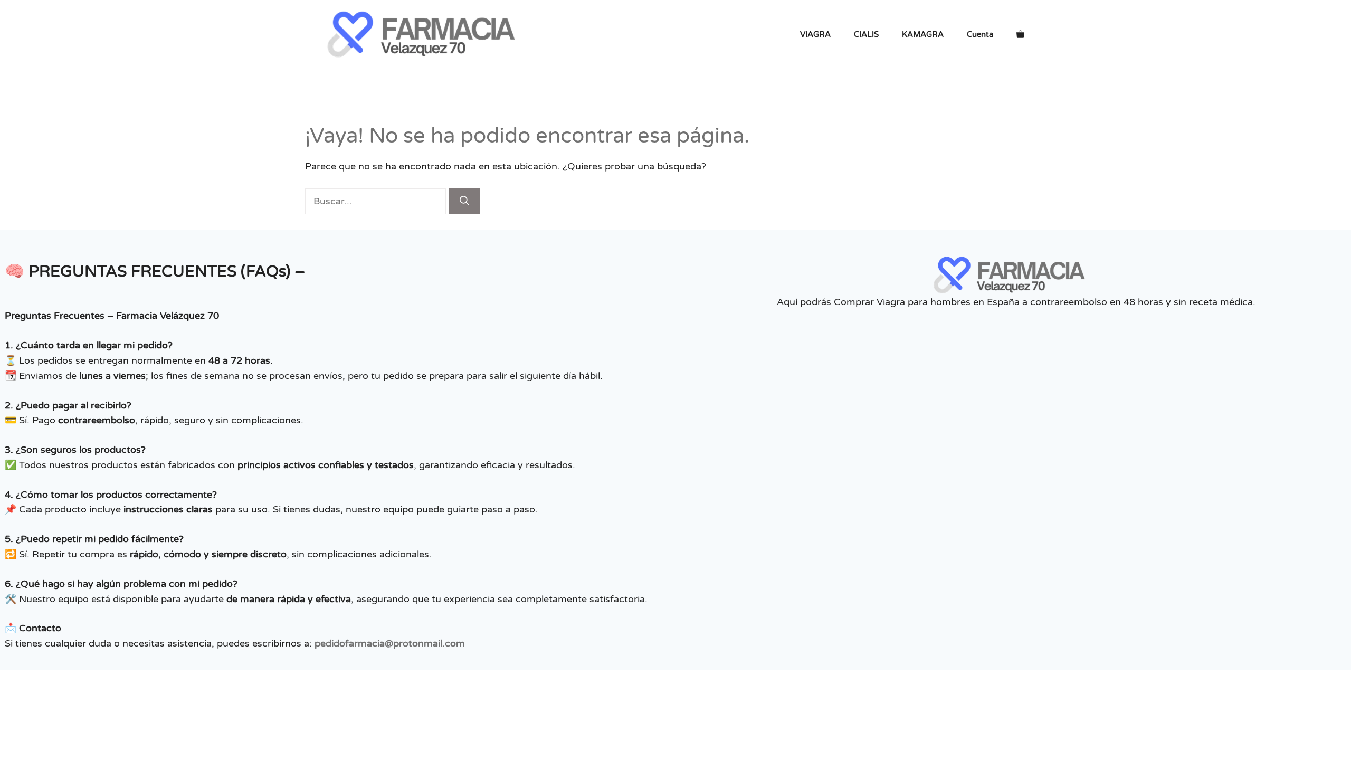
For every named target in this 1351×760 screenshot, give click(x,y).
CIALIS (866, 34)
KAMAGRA (923, 34)
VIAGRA (815, 34)
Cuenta (980, 34)
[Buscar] (464, 201)
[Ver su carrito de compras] (1020, 34)
